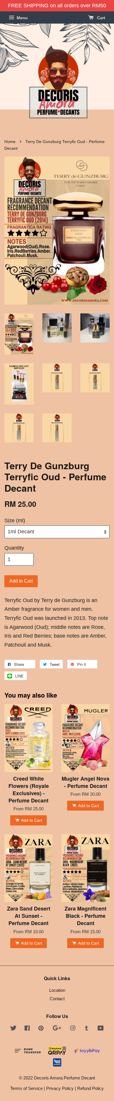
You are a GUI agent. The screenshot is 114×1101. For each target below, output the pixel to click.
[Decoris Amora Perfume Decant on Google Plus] (56, 1028)
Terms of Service (26, 1088)
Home (9, 142)
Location (57, 990)
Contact (57, 998)
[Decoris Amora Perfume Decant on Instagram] (73, 1028)
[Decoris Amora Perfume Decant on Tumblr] (86, 1028)
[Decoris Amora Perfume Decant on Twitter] (13, 1028)
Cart (100, 17)
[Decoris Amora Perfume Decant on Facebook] (27, 1028)
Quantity (14, 548)
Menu (21, 17)
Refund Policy (90, 1088)
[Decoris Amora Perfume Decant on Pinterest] (41, 1028)
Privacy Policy (60, 1088)
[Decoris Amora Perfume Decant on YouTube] (100, 1028)
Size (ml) (14, 520)
